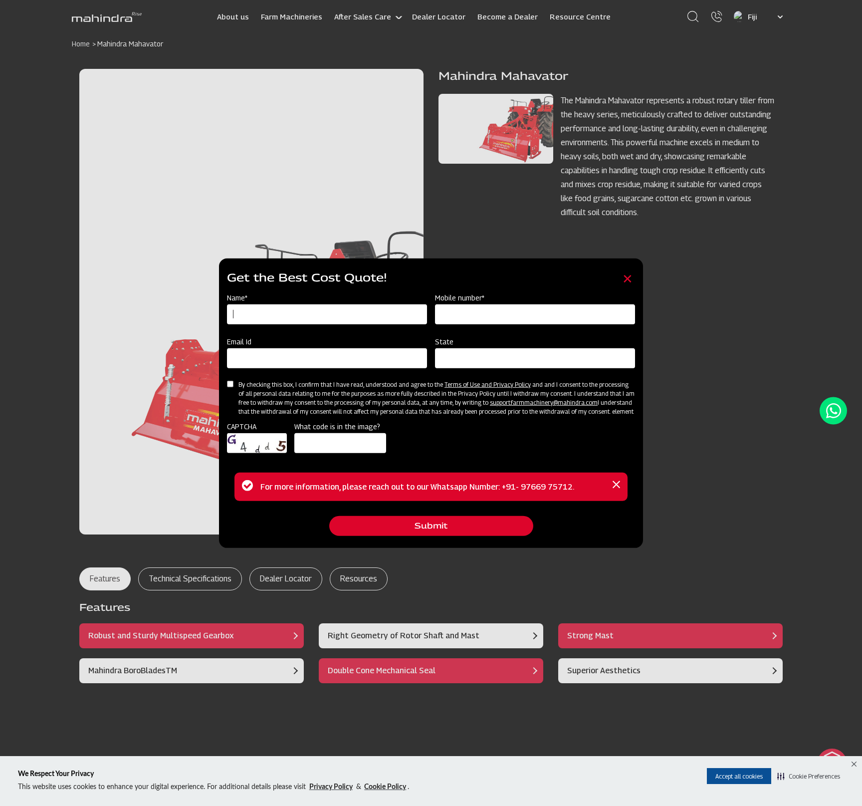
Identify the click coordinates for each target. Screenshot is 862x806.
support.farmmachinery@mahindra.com (544, 402)
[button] (808, 776)
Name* (237, 297)
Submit (431, 526)
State (444, 341)
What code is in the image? (337, 426)
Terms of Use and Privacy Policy (487, 384)
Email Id (239, 341)
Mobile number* (459, 297)
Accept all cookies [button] (739, 776)
